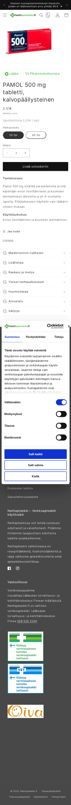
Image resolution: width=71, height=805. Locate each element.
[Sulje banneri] (69, 326)
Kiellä (35, 476)
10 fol (13, 135)
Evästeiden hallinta (20, 488)
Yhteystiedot (58, 797)
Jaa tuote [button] (13, 231)
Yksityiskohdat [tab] (35, 336)
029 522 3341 (27, 621)
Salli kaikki (36, 454)
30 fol (36, 135)
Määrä (6, 145)
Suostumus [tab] (12, 336)
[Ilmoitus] (67, 5)
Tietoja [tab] (58, 336)
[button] (5, 15)
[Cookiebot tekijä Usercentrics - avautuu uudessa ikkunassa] (47, 326)
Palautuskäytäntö (51, 791)
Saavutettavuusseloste (23, 496)
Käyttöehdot (41, 797)
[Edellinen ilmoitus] (4, 5)
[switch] (61, 414)
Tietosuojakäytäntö (19, 797)
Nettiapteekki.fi (28, 791)
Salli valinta (35, 465)
